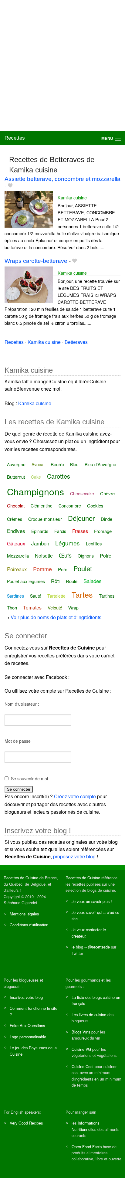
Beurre (57, 464)
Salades (92, 581)
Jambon (40, 543)
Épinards (39, 531)
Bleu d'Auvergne (100, 464)
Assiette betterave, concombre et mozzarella (62, 179)
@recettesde (99, 947)
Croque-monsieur (45, 519)
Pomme (42, 569)
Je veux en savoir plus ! (92, 901)
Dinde (106, 519)
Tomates (32, 607)
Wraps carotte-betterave (36, 261)
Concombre (70, 506)
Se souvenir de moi (29, 778)
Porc (62, 569)
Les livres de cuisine (89, 1014)
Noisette (44, 555)
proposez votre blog (74, 856)
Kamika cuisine (72, 197)
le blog (77, 947)
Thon (12, 607)
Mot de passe (18, 741)
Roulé (71, 581)
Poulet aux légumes (26, 581)
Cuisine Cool (82, 1066)
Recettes (15, 138)
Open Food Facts (87, 1146)
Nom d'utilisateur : (22, 704)
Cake (36, 477)
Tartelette (56, 596)
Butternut (16, 476)
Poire (105, 555)
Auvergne (16, 464)
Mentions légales (24, 914)
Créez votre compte (75, 796)
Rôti (55, 581)
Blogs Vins (81, 1032)
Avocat (38, 464)
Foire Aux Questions (27, 1025)
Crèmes (14, 519)
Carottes (58, 476)
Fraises (80, 531)
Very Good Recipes (26, 1123)
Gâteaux (16, 543)
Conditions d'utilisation (29, 925)
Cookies (95, 505)
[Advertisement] (62, 65)
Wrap (73, 608)
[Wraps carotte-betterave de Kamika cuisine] (29, 283)
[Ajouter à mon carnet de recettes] (10, 185)
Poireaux (17, 569)
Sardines (15, 596)
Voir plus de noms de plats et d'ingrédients (56, 617)
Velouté (55, 607)
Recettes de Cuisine (21, 878)
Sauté (35, 596)
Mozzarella (18, 555)
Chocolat (16, 505)
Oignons (86, 556)
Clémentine (41, 506)
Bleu (74, 464)
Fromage (103, 531)
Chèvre (107, 493)
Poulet (82, 568)
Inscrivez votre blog (26, 997)
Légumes (67, 543)
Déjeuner (81, 518)
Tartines (107, 595)
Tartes (82, 594)
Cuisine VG (81, 1049)
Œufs (65, 555)
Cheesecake (82, 493)
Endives (16, 531)
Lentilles (94, 543)
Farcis (60, 531)
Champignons (35, 491)
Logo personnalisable (28, 1037)
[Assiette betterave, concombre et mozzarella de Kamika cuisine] (29, 208)
